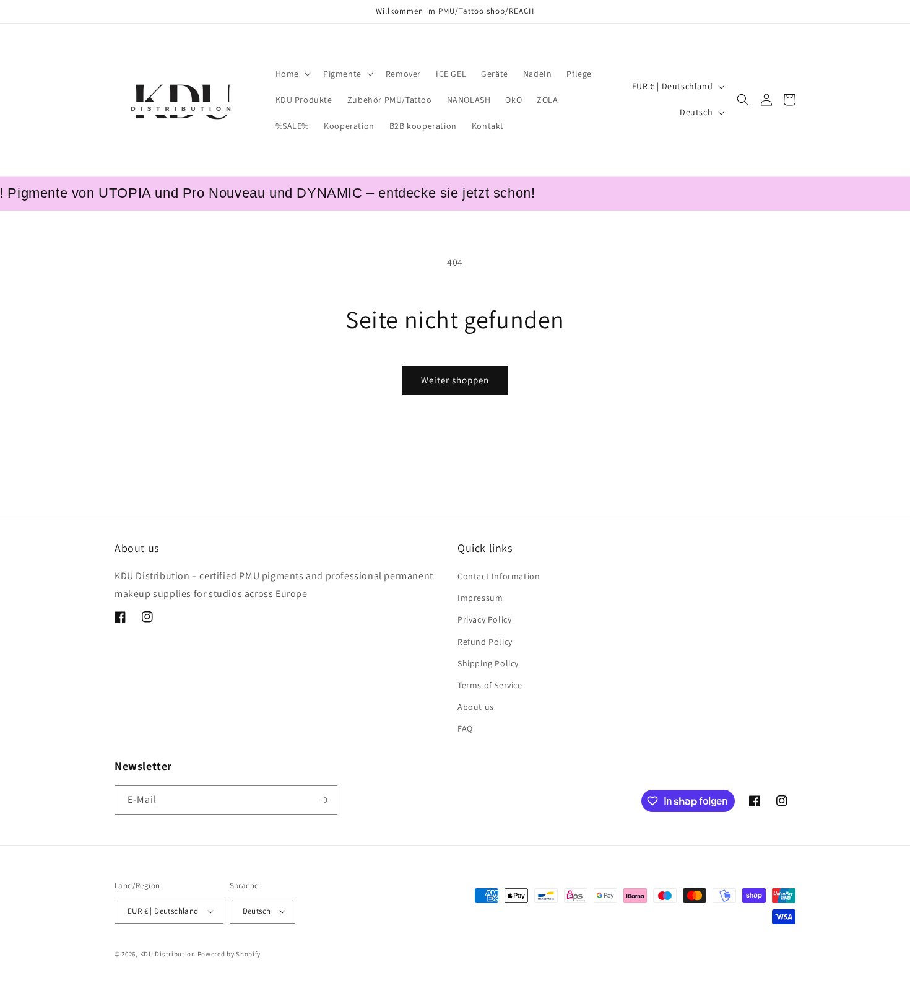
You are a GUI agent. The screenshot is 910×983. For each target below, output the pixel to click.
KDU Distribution (168, 954)
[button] (292, 74)
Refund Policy (485, 641)
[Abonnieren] (323, 800)
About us (475, 706)
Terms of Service (489, 685)
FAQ (465, 729)
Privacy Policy (484, 620)
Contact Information (498, 576)
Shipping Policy (488, 663)
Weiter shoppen (455, 380)
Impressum (480, 597)
